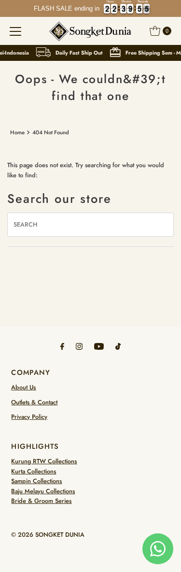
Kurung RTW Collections (44, 461)
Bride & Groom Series (41, 500)
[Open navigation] (15, 31)
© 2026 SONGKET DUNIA (47, 534)
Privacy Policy (29, 416)
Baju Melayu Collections (43, 491)
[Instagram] (79, 346)
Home (17, 132)
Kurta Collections (33, 471)
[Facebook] (62, 346)
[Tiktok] (118, 346)
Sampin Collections (36, 481)
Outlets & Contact (34, 402)
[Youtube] (99, 346)
